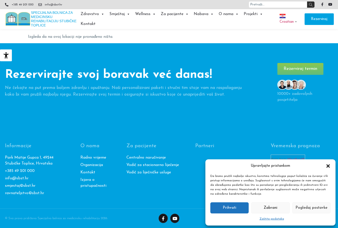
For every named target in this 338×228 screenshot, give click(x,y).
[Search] (310, 4)
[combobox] (278, 4)
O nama (226, 14)
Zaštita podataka (272, 218)
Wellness (142, 14)
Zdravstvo (90, 14)
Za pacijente (172, 14)
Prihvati (229, 208)
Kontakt (88, 24)
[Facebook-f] (322, 4)
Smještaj (117, 14)
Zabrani (270, 208)
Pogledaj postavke (311, 208)
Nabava (201, 14)
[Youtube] (330, 4)
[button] (328, 166)
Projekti (251, 14)
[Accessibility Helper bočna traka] (6, 55)
